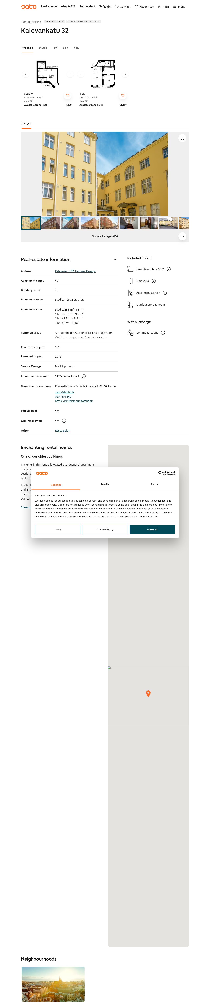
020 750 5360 (63, 396)
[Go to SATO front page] (28, 6)
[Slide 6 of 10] (129, 223)
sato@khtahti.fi (64, 392)
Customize (103, 529)
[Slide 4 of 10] (90, 223)
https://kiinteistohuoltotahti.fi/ (74, 401)
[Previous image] (25, 74)
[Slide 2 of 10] (50, 223)
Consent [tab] (56, 484)
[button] (84, 376)
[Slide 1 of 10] (31, 223)
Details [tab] (105, 484)
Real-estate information (45, 259)
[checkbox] (68, 95)
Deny (58, 529)
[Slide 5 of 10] (109, 223)
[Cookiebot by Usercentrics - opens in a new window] (161, 473)
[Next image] (70, 74)
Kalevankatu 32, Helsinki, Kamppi (75, 271)
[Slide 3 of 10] (70, 223)
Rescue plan (62, 430)
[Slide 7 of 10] (149, 223)
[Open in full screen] (182, 138)
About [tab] (154, 484)
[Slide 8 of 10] (168, 223)
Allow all (152, 529)
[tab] (28, 47)
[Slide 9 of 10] (188, 223)
